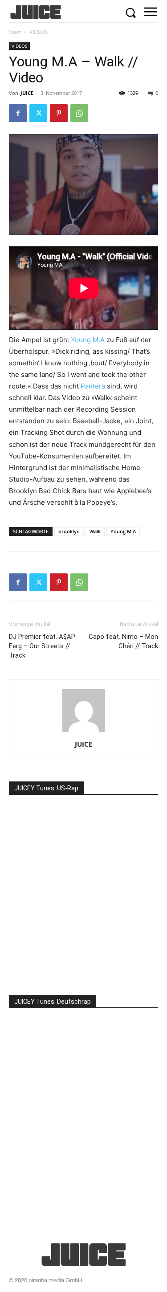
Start (15, 32)
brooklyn (69, 531)
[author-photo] (83, 732)
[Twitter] (38, 113)
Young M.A (88, 339)
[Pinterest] (59, 113)
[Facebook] (18, 113)
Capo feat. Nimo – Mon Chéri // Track (123, 641)
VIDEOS (38, 32)
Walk (95, 531)
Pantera (93, 386)
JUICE (26, 93)
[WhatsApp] (79, 113)
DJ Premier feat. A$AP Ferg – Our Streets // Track (42, 646)
